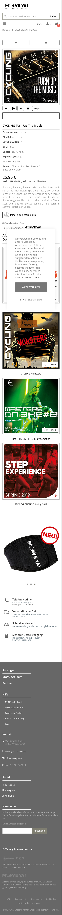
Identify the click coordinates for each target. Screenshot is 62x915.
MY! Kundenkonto (14, 702)
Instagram (10, 790)
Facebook (10, 784)
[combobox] (24, 16)
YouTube (9, 795)
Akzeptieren (31, 287)
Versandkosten (37, 181)
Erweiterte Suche (13, 712)
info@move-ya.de (13, 758)
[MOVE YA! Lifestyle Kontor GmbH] (15, 6)
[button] (39, 23)
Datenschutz (32, 277)
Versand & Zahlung (14, 718)
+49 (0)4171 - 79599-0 (15, 751)
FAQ (7, 723)
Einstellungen (31, 299)
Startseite (6, 30)
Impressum (36, 899)
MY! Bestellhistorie (14, 707)
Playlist (37, 108)
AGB (8, 899)
